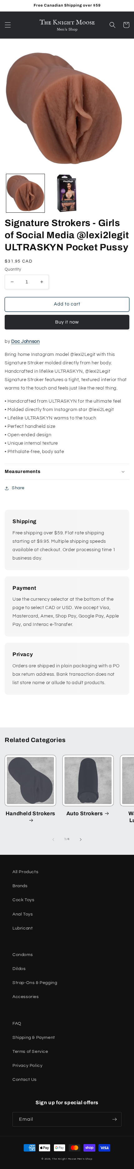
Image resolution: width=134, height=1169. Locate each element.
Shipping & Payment (33, 1037)
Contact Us (24, 1079)
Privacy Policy (27, 1065)
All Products (25, 872)
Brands (20, 886)
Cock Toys (23, 900)
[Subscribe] (114, 1119)
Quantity (13, 269)
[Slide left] (53, 839)
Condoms (22, 955)
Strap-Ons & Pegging (34, 983)
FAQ (17, 1023)
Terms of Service (30, 1051)
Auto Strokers (84, 813)
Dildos (19, 969)
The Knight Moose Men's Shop (72, 1158)
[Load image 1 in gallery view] (25, 193)
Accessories (25, 997)
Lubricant (22, 928)
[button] (8, 25)
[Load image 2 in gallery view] (67, 193)
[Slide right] (81, 839)
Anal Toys (22, 914)
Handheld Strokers (30, 813)
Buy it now (67, 322)
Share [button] (18, 488)
